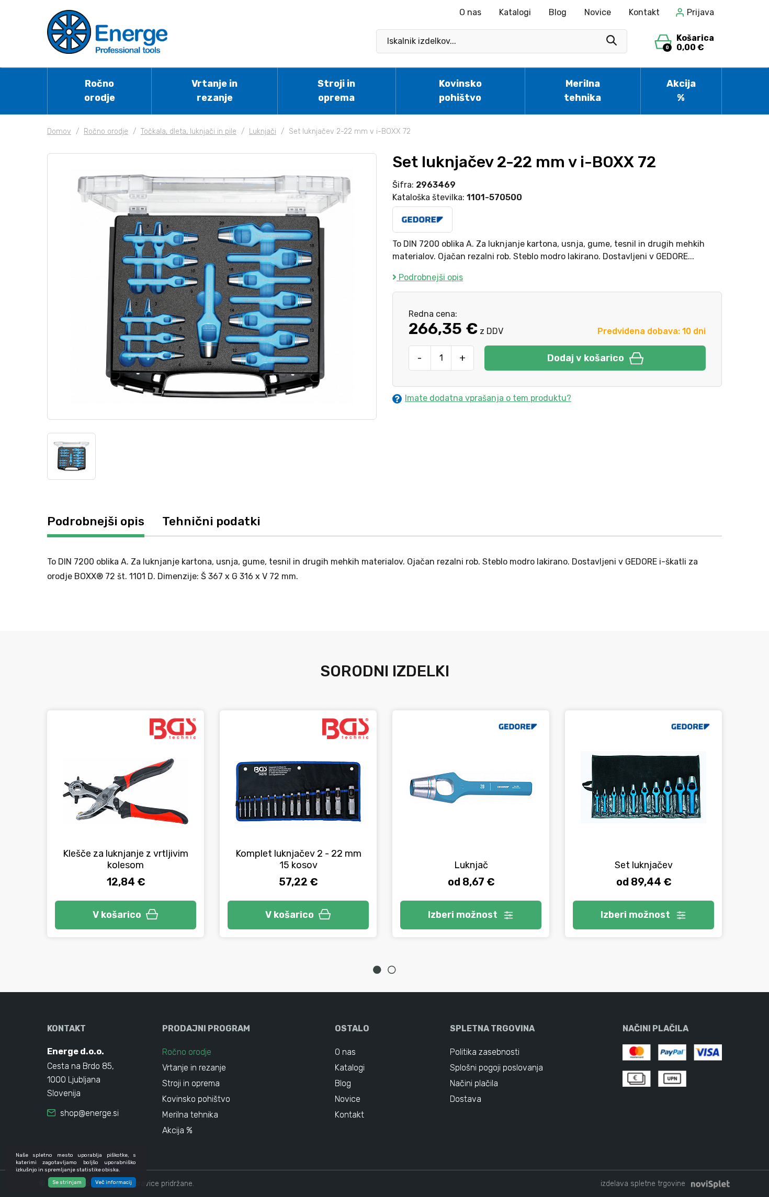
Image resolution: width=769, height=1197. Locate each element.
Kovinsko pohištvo (460, 90)
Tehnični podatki (211, 521)
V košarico (117, 914)
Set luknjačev (644, 865)
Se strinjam (67, 1182)
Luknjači (262, 131)
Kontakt (644, 12)
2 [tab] (391, 969)
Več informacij (113, 1182)
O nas (470, 12)
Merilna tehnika (582, 90)
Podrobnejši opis (430, 277)
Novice (597, 12)
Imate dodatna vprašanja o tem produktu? (488, 398)
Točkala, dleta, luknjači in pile (188, 131)
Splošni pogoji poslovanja (496, 1068)
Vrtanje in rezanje (214, 90)
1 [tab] (377, 969)
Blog (558, 12)
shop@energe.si (89, 1113)
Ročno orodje (99, 90)
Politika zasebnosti (484, 1052)
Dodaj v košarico (585, 358)
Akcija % (681, 90)
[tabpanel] (125, 823)
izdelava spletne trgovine (643, 1183)
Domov (59, 131)
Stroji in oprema (336, 90)
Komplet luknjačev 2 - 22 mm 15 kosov (298, 859)
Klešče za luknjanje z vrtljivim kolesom (125, 859)
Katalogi (515, 12)
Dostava (465, 1099)
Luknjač (471, 865)
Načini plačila (474, 1083)
